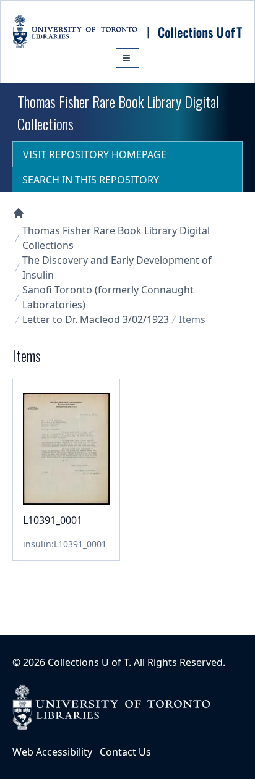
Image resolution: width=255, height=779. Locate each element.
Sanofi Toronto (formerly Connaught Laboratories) (108, 297)
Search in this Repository (90, 180)
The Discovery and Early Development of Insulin (117, 267)
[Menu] (127, 58)
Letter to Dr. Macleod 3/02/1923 (95, 319)
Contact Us (125, 752)
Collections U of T (88, 662)
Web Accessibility (52, 752)
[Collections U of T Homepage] (18, 213)
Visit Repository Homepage (94, 154)
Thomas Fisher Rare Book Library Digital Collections (116, 238)
